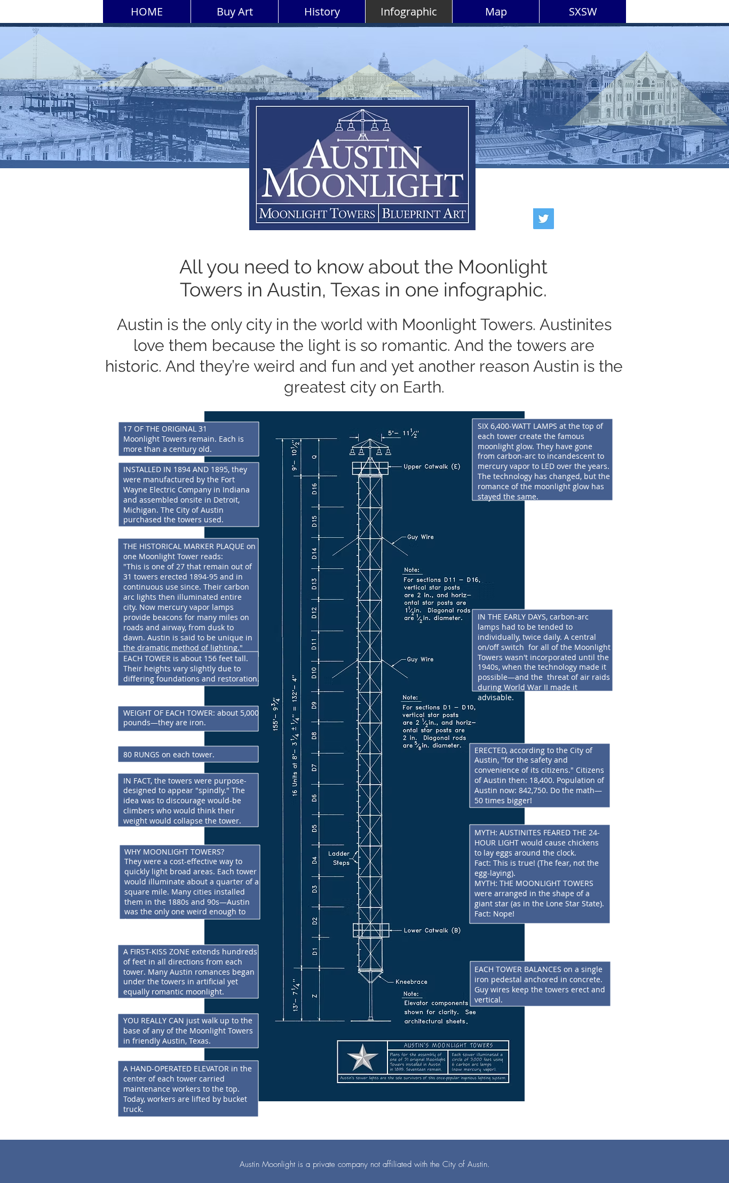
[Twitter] (543, 218)
